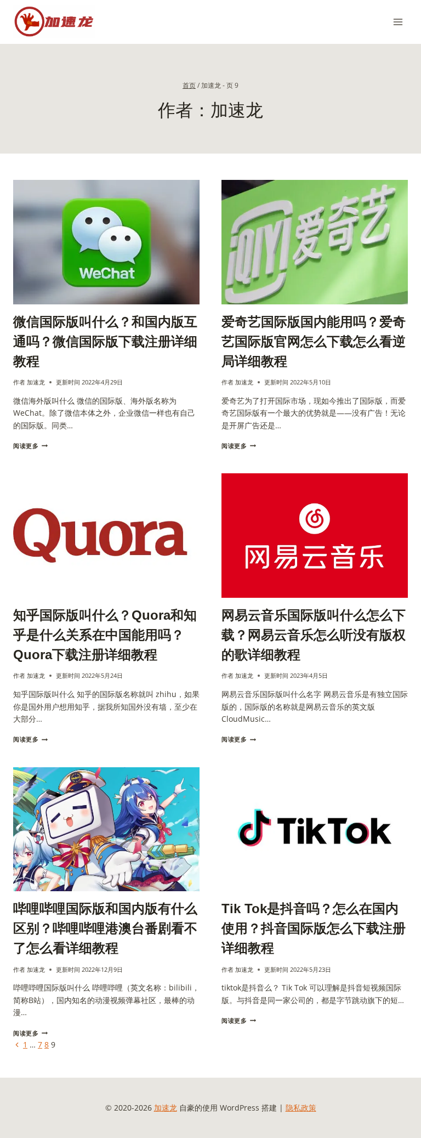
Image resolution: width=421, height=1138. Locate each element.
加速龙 (36, 382)
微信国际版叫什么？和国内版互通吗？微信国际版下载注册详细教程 (105, 341)
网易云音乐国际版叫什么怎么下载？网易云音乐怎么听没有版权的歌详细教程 (313, 635)
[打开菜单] (398, 21)
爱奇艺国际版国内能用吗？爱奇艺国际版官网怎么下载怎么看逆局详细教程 (313, 341)
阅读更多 (30, 445)
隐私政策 (301, 1107)
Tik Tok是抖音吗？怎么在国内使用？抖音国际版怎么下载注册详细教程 (313, 928)
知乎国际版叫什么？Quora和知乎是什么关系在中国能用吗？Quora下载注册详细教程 (105, 635)
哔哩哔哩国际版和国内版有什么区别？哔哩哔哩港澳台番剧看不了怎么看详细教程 (105, 928)
